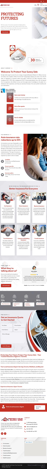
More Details (5, 32)
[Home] (4, 5)
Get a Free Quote (38, 407)
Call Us (41, 3)
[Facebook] (41, 1)
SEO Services (39, 465)
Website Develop (31, 465)
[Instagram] (43, 1)
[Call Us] (38, 4)
